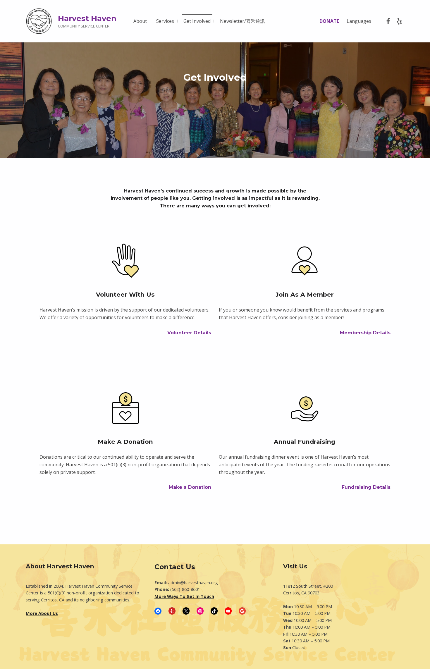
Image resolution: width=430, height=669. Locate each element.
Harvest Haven (87, 18)
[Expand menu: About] (150, 21)
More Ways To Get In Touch (184, 596)
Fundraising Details (366, 487)
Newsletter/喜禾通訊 (242, 21)
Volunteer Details (189, 333)
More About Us (42, 613)
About (140, 21)
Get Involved (197, 21)
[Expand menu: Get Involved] (213, 21)
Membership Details (365, 333)
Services (165, 21)
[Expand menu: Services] (177, 21)
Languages (359, 21)
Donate (329, 21)
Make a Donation (190, 487)
